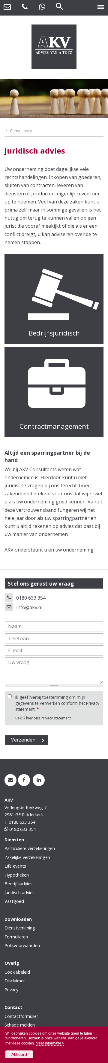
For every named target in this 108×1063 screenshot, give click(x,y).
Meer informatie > (50, 1043)
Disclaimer (14, 981)
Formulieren (16, 937)
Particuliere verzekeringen (29, 848)
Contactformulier (21, 1016)
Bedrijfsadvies (18, 883)
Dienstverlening (19, 928)
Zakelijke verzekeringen (27, 857)
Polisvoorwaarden (22, 945)
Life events (15, 866)
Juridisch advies (19, 892)
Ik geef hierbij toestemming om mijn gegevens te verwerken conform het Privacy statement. (57, 703)
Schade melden (19, 1025)
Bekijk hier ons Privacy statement (43, 718)
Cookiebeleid (17, 972)
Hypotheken (16, 875)
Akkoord (19, 1054)
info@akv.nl (29, 607)
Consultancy (21, 130)
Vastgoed (14, 901)
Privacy (11, 989)
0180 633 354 (31, 598)
